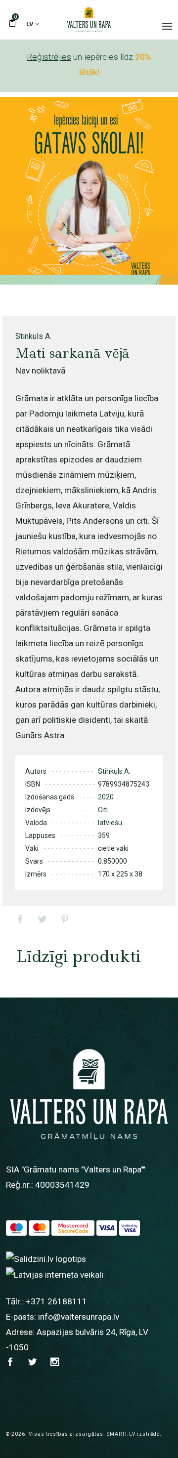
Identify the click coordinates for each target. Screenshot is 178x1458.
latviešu (110, 823)
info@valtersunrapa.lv (78, 1317)
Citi (103, 810)
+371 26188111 (56, 1301)
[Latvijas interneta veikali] (54, 1274)
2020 (106, 797)
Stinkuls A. (33, 336)
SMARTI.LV (121, 1434)
